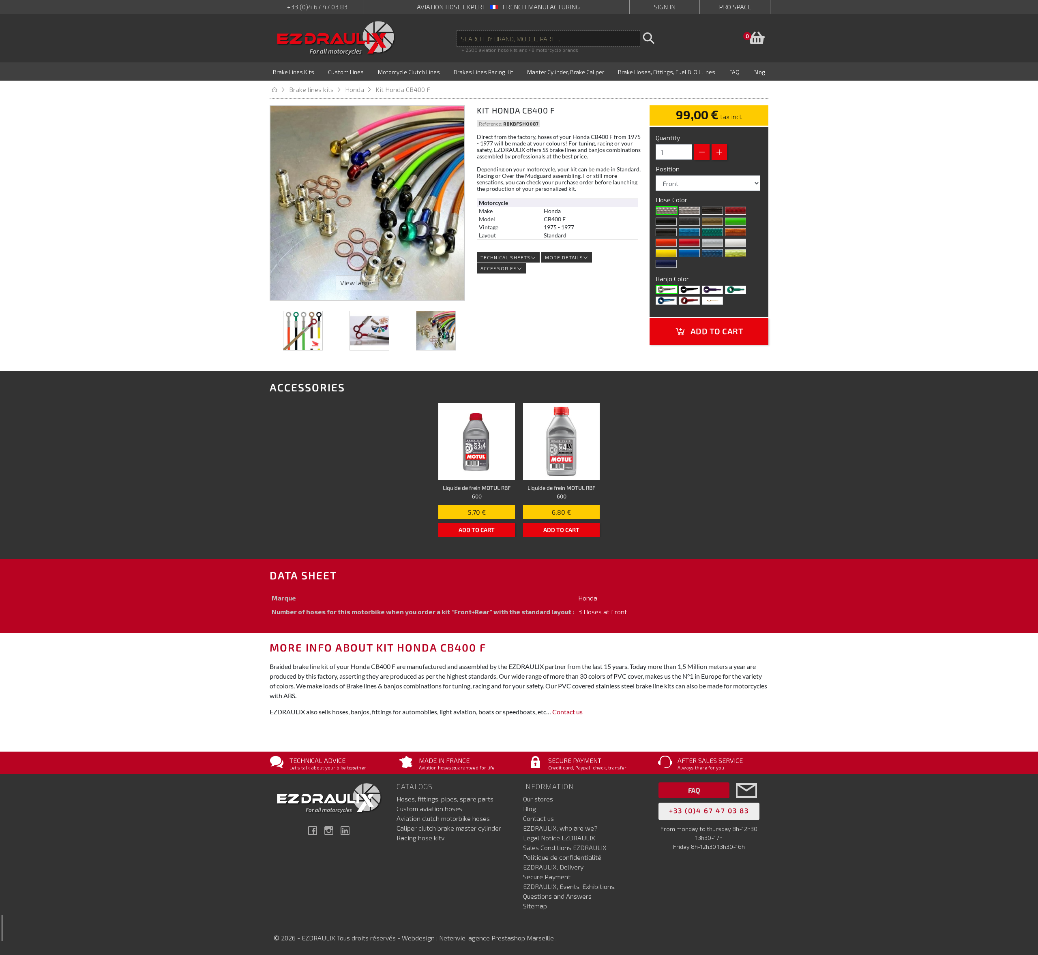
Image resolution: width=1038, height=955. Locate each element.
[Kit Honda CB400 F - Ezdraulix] (303, 330)
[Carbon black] (712, 210)
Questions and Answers (557, 896)
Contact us (567, 712)
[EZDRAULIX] (336, 38)
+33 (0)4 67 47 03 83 (317, 7)
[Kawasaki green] (735, 221)
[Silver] (712, 242)
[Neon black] (666, 232)
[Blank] (666, 289)
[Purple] (712, 289)
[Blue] (666, 300)
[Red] (689, 242)
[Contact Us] (746, 802)
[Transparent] (689, 210)
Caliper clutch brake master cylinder (449, 828)
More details (564, 257)
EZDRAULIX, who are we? (560, 828)
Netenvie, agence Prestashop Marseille (497, 938)
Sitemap (535, 906)
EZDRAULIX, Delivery (553, 867)
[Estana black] (689, 221)
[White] (735, 242)
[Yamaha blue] (689, 253)
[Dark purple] (666, 263)
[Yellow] (666, 253)
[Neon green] (712, 232)
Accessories (498, 268)
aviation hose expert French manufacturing (498, 7)
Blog (529, 808)
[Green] (735, 289)
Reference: (490, 123)
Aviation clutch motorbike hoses (443, 818)
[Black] (666, 221)
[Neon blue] (689, 232)
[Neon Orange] (735, 232)
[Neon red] (735, 210)
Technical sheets (505, 257)
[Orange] (666, 242)
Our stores (538, 799)
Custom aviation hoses (429, 808)
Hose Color (672, 199)
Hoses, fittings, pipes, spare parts (445, 799)
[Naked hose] (666, 210)
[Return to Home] (279, 89)
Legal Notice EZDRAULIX (559, 838)
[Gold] (712, 221)
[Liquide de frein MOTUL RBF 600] (476, 441)
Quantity (668, 137)
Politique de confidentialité (562, 857)
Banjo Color (673, 278)
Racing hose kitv (420, 838)
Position (668, 169)
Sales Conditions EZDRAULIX (565, 847)
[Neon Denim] (712, 253)
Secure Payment (546, 876)
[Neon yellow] (735, 253)
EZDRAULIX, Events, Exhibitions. (569, 886)
